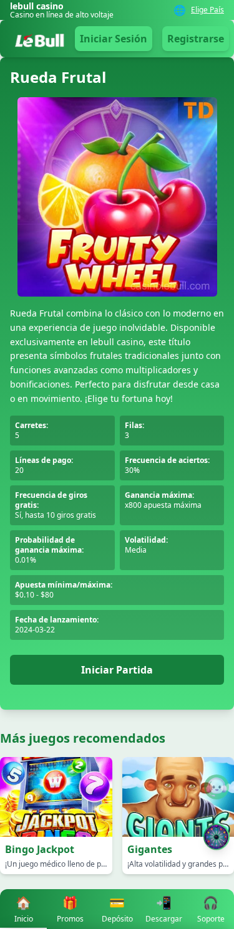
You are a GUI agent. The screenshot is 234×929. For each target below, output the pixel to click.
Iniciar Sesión (113, 38)
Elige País (207, 10)
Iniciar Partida (117, 670)
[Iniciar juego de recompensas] (216, 837)
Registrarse (195, 38)
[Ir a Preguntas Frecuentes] (216, 786)
